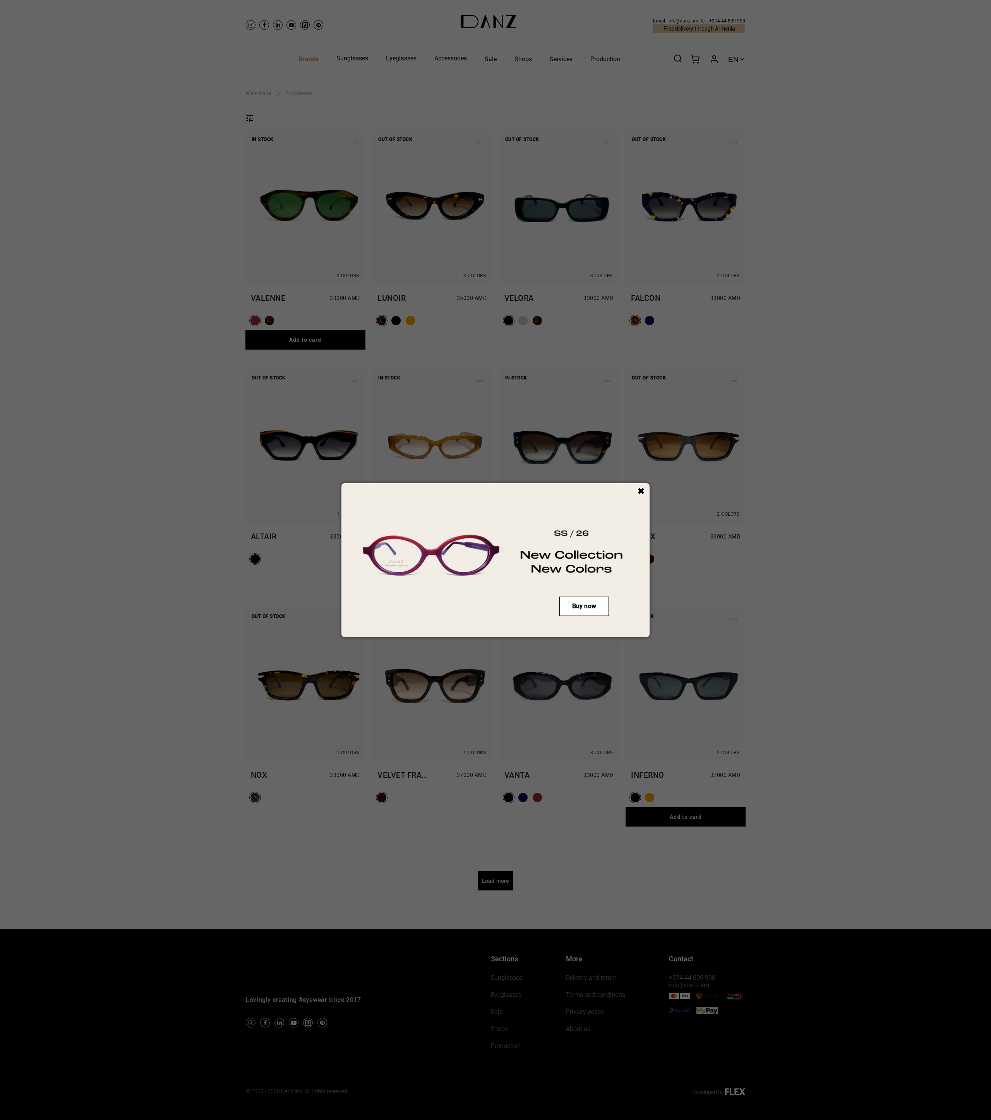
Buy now (584, 606)
